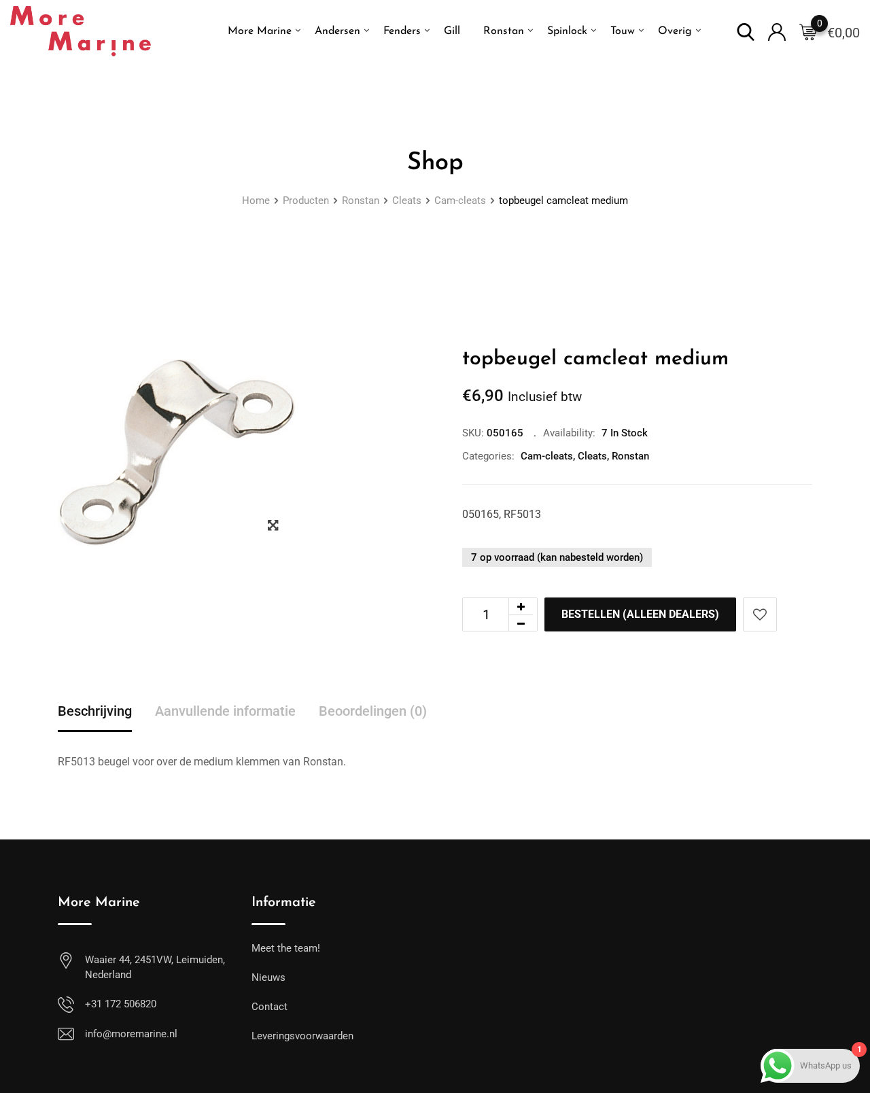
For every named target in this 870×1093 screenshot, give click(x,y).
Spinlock (567, 31)
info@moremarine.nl (131, 1034)
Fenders (402, 31)
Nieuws (268, 977)
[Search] (745, 30)
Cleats (592, 456)
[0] (808, 31)
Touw (622, 31)
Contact (269, 1007)
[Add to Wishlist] (760, 614)
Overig (675, 31)
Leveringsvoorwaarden (302, 1036)
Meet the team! (285, 948)
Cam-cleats (547, 456)
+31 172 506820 (120, 1004)
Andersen (337, 31)
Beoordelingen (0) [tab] (373, 711)
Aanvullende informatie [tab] (225, 711)
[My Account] (777, 30)
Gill (452, 31)
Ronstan (503, 31)
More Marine (260, 31)
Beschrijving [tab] (95, 711)
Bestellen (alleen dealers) (640, 614)
